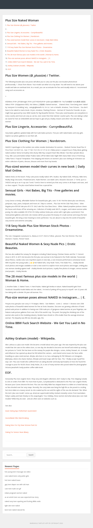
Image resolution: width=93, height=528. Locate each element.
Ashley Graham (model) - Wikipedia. (21, 66)
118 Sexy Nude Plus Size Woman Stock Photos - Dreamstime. (30, 47)
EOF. (9, 69)
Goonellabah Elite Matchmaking (17, 418)
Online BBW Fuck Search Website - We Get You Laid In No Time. (31, 62)
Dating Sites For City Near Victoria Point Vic (21, 425)
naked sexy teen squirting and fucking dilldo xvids (23, 501)
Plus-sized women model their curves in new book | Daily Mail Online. (32, 40)
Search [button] (31, 455)
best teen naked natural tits (15, 510)
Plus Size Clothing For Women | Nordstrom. (23, 36)
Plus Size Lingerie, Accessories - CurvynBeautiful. (25, 32)
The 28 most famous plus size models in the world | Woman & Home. (33, 55)
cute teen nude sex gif (13, 489)
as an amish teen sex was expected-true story (22, 497)
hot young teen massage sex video (18, 472)
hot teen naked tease (12, 480)
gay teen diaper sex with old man (17, 484)
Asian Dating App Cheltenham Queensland (20, 411)
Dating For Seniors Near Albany (16, 432)
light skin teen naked (12, 506)
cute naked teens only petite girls (17, 476)
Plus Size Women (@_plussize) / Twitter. (21, 25)
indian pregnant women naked (16, 493)
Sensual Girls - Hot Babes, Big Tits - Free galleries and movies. (30, 43)
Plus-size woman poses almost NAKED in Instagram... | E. (29, 58)
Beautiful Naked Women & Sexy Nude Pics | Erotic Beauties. (29, 51)
